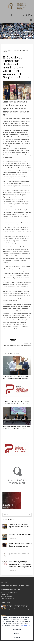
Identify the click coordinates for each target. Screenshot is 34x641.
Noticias (22, 50)
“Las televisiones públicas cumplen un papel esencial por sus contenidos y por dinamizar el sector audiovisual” (17, 428)
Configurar (17, 637)
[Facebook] (26, 15)
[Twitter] (29, 15)
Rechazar (17, 633)
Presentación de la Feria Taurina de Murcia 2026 (20, 615)
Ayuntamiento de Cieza (25, 345)
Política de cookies (24, 625)
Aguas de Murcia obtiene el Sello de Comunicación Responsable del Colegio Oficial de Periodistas (16, 377)
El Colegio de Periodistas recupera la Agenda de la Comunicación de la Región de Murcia (19, 526)
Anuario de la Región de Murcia (11, 345)
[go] (29, 515)
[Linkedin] (31, 15)
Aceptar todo (17, 629)
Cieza (30, 347)
